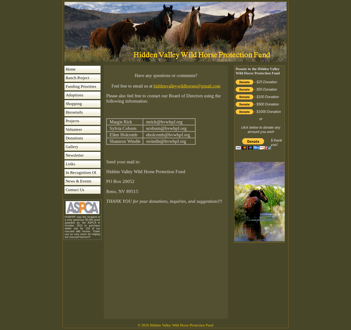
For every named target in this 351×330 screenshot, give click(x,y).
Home (71, 69)
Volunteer (74, 129)
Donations (74, 138)
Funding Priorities (81, 86)
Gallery (72, 146)
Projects (72, 121)
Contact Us (75, 189)
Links (70, 164)
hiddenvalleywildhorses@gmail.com (187, 85)
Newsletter (75, 155)
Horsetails (74, 112)
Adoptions (74, 95)
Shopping (74, 103)
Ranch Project (77, 78)
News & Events (78, 181)
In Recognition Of (81, 172)
